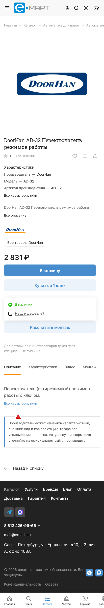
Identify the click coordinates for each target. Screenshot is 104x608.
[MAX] (20, 512)
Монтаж (89, 367)
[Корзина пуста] (96, 7)
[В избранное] (75, 156)
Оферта (51, 584)
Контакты (60, 498)
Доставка (13, 498)
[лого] (52, 84)
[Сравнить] (85, 156)
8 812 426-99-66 (20, 525)
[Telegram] (9, 512)
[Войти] (86, 7)
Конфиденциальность (22, 584)
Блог (67, 489)
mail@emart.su (17, 534)
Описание (12, 367)
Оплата (84, 489)
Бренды (50, 489)
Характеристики (43, 367)
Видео (70, 367)
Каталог (11, 489)
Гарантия (37, 498)
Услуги (31, 489)
